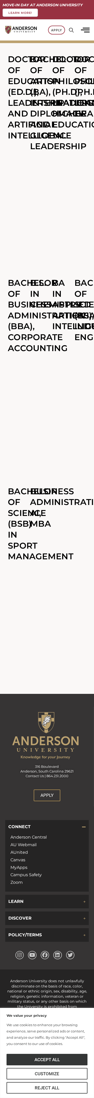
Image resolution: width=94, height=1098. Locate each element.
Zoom (16, 882)
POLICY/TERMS (25, 934)
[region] (47, 1053)
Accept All (47, 1059)
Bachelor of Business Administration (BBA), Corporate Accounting (47, 315)
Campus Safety (26, 874)
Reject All (47, 1087)
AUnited (19, 852)
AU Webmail (23, 844)
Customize (47, 1073)
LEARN (16, 901)
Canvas (17, 859)
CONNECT (19, 826)
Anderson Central (28, 837)
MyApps (18, 867)
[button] (47, 827)
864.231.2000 (57, 776)
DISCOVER (20, 918)
